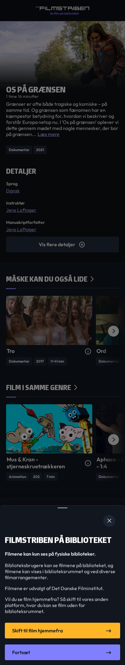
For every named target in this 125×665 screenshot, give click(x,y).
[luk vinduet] (109, 521)
